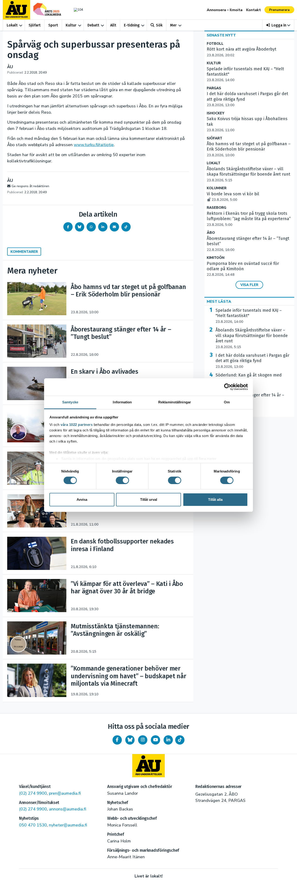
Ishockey (215, 113)
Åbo (211, 233)
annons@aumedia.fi (67, 809)
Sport (53, 25)
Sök (159, 25)
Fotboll (215, 44)
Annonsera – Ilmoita (224, 10)
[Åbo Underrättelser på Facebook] (117, 740)
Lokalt (12, 25)
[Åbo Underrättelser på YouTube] (155, 740)
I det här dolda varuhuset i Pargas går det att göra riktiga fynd (252, 361)
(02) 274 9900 (33, 793)
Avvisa (82, 499)
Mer (173, 25)
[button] (278, 25)
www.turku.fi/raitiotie (94, 145)
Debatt (93, 25)
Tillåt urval (148, 499)
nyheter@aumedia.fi (68, 825)
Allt (113, 25)
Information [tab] (122, 402)
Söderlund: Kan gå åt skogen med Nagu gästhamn (249, 381)
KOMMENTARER (24, 251)
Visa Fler (249, 285)
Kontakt (253, 10)
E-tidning (132, 25)
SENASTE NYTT (221, 35)
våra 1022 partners (77, 424)
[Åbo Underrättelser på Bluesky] (130, 740)
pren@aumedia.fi (65, 793)
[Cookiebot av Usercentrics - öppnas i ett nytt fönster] (227, 386)
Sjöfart (35, 25)
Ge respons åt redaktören (30, 186)
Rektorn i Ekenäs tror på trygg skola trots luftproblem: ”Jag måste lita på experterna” (249, 219)
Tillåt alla (215, 499)
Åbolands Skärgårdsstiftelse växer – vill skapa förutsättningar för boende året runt (248, 174)
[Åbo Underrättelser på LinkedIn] (168, 740)
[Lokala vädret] (76, 10)
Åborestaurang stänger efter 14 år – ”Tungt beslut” (250, 400)
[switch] (122, 480)
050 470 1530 (33, 825)
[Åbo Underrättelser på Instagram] (142, 740)
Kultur (71, 25)
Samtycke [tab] (70, 402)
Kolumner (216, 188)
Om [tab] (227, 402)
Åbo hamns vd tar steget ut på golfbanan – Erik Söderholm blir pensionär (249, 149)
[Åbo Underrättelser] (148, 765)
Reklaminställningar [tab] (174, 402)
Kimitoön (215, 258)
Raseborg (216, 208)
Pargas (214, 88)
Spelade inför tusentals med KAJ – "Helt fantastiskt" (249, 316)
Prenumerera (279, 10)
